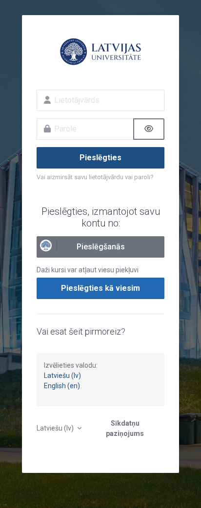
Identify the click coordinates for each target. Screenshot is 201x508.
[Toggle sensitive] (148, 129)
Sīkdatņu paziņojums (125, 428)
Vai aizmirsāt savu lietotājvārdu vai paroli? (95, 177)
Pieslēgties (100, 157)
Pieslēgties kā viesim (100, 288)
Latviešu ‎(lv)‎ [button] (56, 428)
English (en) (62, 386)
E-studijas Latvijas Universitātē (100, 51)
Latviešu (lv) (62, 375)
